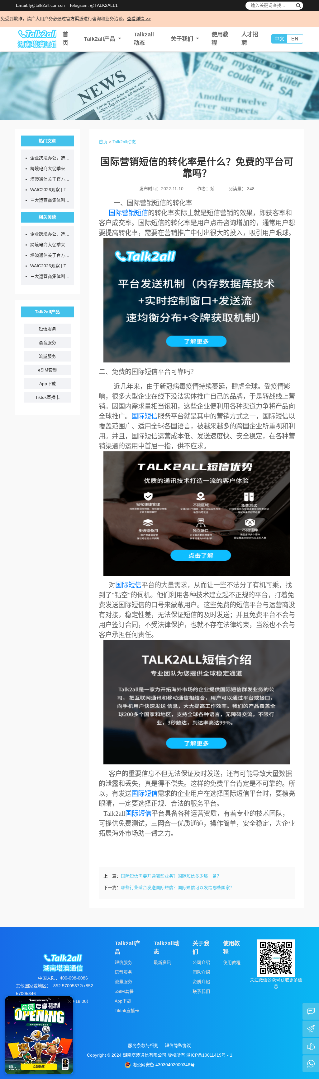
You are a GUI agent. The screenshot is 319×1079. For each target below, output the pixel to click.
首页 (103, 141)
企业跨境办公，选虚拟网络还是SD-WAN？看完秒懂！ (50, 157)
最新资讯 (162, 962)
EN (294, 38)
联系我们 (201, 991)
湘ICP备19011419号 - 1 (209, 1055)
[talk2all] (36, 39)
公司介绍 (201, 962)
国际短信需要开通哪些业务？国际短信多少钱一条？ (171, 876)
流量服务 (47, 356)
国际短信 (144, 416)
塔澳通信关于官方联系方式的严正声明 (50, 179)
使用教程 (231, 962)
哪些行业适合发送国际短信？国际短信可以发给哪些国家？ (177, 887)
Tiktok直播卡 (47, 397)
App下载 (47, 383)
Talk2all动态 (124, 141)
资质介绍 (201, 981)
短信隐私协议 (178, 1045)
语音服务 (47, 342)
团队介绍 (201, 972)
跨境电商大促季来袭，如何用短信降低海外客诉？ (50, 168)
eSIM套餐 (47, 369)
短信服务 (47, 328)
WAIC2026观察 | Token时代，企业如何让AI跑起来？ (50, 189)
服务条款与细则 (143, 1045)
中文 (279, 38)
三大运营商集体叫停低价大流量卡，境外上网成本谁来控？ (50, 200)
